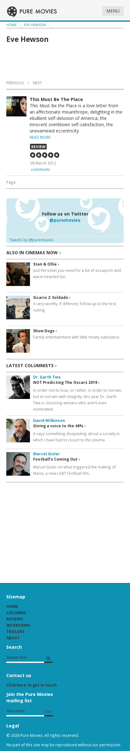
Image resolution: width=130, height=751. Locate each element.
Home (11, 24)
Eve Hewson (35, 24)
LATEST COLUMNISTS (31, 365)
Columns (16, 612)
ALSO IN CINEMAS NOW (33, 252)
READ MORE (40, 137)
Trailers (15, 631)
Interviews (18, 625)
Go (48, 711)
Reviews (14, 618)
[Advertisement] (53, 529)
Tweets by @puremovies (31, 239)
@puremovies (65, 220)
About (13, 637)
